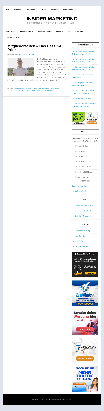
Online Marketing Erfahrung (84, 211)
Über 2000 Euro (83, 177)
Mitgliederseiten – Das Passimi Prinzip (34, 48)
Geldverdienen (20, 88)
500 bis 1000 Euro (84, 167)
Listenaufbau (45, 88)
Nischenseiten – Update (83, 98)
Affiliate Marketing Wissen (84, 206)
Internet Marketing (33, 88)
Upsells (55, 90)
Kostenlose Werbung (82, 231)
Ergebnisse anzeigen (80, 186)
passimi (49, 90)
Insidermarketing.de (52, 399)
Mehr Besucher (80, 236)
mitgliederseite (41, 90)
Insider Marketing (52, 18)
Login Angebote (29, 90)
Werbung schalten (81, 246)
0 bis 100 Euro (83, 146)
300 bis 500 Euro (84, 162)
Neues (52, 88)
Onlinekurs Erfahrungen (83, 216)
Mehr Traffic (79, 241)
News (57, 88)
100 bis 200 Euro (84, 151)
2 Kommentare (29, 54)
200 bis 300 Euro (84, 156)
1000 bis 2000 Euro (85, 172)
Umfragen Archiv (81, 191)
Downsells (20, 90)
